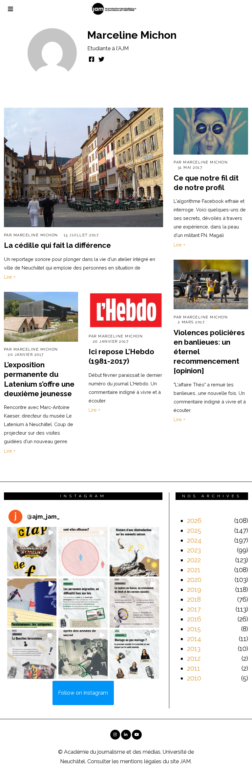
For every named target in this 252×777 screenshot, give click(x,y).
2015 (194, 629)
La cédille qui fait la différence (57, 245)
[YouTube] (137, 735)
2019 (194, 590)
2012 (193, 658)
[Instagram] (115, 735)
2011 (193, 668)
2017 (194, 609)
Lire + (10, 277)
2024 (194, 540)
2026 (194, 521)
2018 (194, 599)
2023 (194, 550)
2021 (193, 570)
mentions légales (140, 761)
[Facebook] (91, 59)
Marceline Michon (35, 235)
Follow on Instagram (83, 693)
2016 (194, 619)
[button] (31, 551)
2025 (194, 530)
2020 (194, 580)
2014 (194, 639)
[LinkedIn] (126, 735)
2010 (194, 678)
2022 (194, 560)
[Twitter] (101, 59)
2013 (193, 649)
